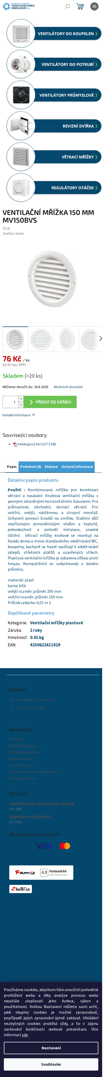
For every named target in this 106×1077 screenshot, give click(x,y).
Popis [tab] (12, 466)
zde (25, 1035)
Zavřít (29, 430)
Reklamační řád (21, 759)
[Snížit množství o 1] (20, 405)
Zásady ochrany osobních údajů (33, 771)
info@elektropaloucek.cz (36, 700)
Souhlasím (51, 1064)
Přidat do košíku (53, 401)
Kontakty (16, 739)
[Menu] (94, 6)
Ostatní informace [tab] (77, 466)
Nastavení (51, 1048)
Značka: (13, 233)
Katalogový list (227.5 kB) (37, 444)
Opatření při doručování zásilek (42, 804)
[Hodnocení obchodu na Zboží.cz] (20, 889)
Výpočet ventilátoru (30, 817)
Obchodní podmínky (24, 752)
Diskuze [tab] (51, 466)
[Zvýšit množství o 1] (20, 399)
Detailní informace (16, 415)
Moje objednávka (22, 778)
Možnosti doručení (68, 387)
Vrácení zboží (19, 765)
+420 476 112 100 (30, 707)
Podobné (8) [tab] (30, 466)
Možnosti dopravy (23, 745)
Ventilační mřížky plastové (56, 623)
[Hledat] (67, 6)
